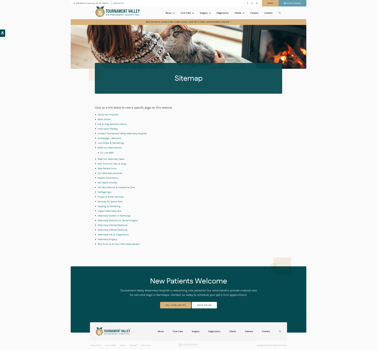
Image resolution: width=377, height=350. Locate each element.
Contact (268, 13)
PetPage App (104, 192)
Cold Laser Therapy (108, 128)
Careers (254, 13)
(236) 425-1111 (118, 3)
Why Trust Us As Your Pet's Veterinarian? (119, 244)
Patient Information (108, 177)
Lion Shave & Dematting (111, 143)
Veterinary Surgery (107, 239)
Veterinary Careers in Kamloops (114, 215)
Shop (270, 3)
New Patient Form (107, 168)
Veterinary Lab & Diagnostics (113, 234)
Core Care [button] (186, 13)
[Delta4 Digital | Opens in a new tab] (188, 346)
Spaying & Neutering (109, 206)
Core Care (178, 331)
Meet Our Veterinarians (110, 147)
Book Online (294, 3)
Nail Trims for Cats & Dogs (112, 163)
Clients (232, 331)
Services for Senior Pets (110, 201)
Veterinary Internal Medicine (112, 225)
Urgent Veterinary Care (109, 211)
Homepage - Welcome (109, 138)
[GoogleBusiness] (256, 3)
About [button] (169, 13)
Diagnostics (223, 13)
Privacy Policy (95, 345)
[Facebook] (247, 3)
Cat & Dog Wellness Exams (112, 124)
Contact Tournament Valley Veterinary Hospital (122, 133)
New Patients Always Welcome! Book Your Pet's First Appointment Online (187, 22)
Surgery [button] (204, 13)
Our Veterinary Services (110, 173)
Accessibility (110, 345)
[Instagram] (252, 3)
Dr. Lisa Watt (107, 152)
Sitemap (133, 345)
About (161, 331)
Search (123, 345)
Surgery (196, 331)
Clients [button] (237, 13)
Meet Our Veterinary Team (111, 159)
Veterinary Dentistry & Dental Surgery (118, 220)
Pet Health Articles (107, 182)
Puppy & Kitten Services (111, 196)
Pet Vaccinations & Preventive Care (116, 187)
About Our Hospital (108, 114)
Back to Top (146, 345)
